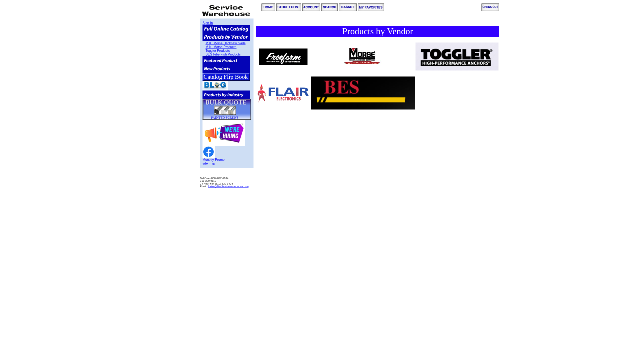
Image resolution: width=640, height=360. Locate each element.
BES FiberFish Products (223, 54)
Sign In (207, 23)
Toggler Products (218, 50)
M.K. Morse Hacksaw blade (226, 43)
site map (208, 163)
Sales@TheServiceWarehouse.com (228, 186)
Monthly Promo (213, 160)
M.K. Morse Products (221, 47)
